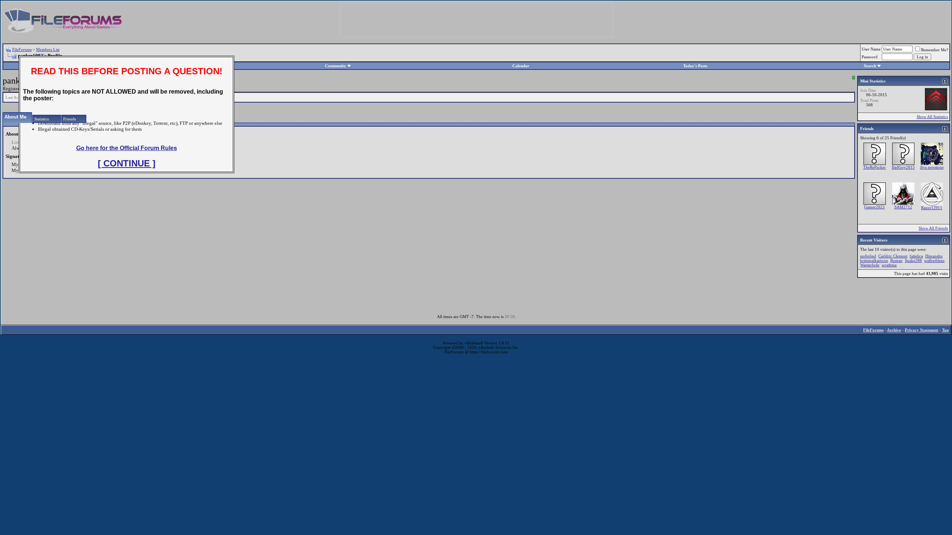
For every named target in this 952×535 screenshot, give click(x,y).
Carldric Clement (892, 256)
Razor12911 (931, 207)
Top (945, 330)
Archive (894, 330)
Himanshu (934, 256)
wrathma (889, 265)
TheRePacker (874, 167)
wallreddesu (934, 260)
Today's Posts (695, 66)
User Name (871, 49)
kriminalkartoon (874, 260)
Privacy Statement (921, 330)
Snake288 (913, 260)
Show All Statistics (932, 116)
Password (870, 57)
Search (870, 66)
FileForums (22, 49)
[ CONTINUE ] (126, 163)
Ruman (896, 260)
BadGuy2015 (903, 167)
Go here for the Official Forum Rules (126, 148)
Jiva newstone (932, 167)
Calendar (520, 66)
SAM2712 (903, 207)
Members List (48, 49)
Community (335, 66)
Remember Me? (934, 50)
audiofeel (868, 256)
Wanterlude (869, 265)
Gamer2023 (874, 207)
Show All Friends (933, 228)
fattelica (916, 256)
